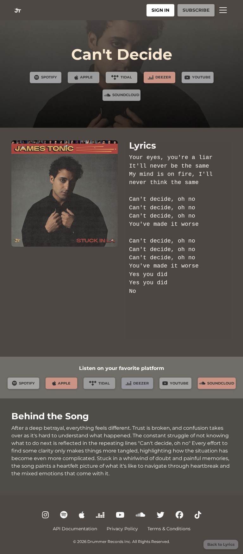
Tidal (126, 77)
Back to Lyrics (220, 544)
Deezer (163, 77)
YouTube (201, 77)
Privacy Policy (122, 529)
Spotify (49, 77)
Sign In (160, 10)
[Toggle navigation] (223, 10)
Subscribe (196, 10)
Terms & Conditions (168, 529)
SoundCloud (125, 95)
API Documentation (75, 529)
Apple (86, 77)
